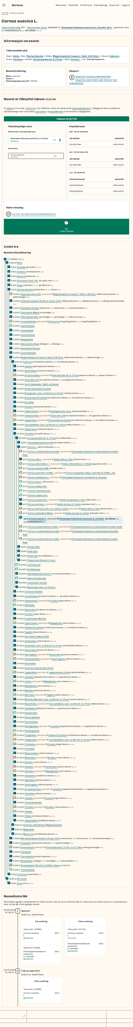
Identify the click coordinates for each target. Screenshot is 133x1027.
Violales (28, 811)
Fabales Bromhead (34, 627)
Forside (5, 13)
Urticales (29, 807)
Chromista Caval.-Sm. (27, 280)
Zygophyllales (32, 820)
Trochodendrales (33, 802)
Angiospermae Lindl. (31, 294)
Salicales (29, 771)
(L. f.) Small (76, 464)
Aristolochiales (32, 375)
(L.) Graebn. (84, 477)
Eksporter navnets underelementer (93, 76)
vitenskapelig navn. (81, 108)
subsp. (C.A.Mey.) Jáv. (91, 473)
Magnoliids (28, 829)
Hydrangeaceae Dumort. (39, 573)
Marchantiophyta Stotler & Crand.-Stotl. (40, 838)
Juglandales (31, 672)
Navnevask (61, 5)
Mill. (38, 468)
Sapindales (30, 780)
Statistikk (73, 5)
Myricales (30, 695)
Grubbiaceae (33, 569)
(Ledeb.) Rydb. (96, 526)
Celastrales (31, 429)
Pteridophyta (27, 856)
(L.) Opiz (63, 459)
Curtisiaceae (33, 564)
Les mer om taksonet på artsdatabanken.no (34, 214)
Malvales (29, 690)
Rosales (52, 757)
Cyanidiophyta (28, 326)
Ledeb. (43, 526)
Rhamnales (30, 757)
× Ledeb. (44, 451)
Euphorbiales (31, 623)
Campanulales (32, 415)
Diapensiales (31, 600)
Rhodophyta (27, 861)
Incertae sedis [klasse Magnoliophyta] (42, 825)
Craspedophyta (28, 321)
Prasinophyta (27, 847)
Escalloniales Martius (35, 618)
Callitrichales (31, 411)
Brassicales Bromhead (36, 397)
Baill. (33, 547)
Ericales (53, 600)
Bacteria (21, 276)
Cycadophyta (27, 330)
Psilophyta (26, 852)
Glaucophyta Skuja (30, 344)
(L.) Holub (69, 504)
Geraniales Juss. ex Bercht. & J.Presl (43, 645)
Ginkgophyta (27, 339)
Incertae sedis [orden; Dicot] (39, 668)
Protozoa (22, 874)
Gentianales (31, 641)
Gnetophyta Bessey (30, 348)
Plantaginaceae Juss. (61, 411)
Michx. (40, 513)
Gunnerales (31, 650)
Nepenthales (31, 704)
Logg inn (126, 5)
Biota (19, 262)
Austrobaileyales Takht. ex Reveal (42, 384)
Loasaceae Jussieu (37, 582)
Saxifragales (58, 659)
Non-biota (22, 878)
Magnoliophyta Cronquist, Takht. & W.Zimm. (74, 294)
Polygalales (31, 735)
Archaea (21, 271)
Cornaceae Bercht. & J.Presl (41, 438)
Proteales (30, 748)
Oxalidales (30, 708)
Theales (29, 798)
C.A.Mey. (41, 473)
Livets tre (30, 108)
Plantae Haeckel (25, 289)
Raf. (37, 486)
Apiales (28, 366)
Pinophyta (26, 843)
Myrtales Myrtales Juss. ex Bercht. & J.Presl (47, 699)
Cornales (29, 433)
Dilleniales (30, 605)
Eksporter (114, 5)
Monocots (28, 834)
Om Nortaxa (86, 5)
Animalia (21, 267)
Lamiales (29, 677)
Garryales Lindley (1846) (37, 636)
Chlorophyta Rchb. (30, 317)
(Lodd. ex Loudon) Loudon (48, 508)
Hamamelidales (32, 659)
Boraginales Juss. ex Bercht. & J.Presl (44, 393)
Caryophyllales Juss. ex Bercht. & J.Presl (45, 424)
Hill (40, 442)
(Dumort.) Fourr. (41, 560)
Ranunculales (32, 753)
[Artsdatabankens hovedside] (6, 5)
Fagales (29, 632)
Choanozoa (54, 321)
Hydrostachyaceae (36, 578)
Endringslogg (100, 5)
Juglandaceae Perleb (59, 672)
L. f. (39, 464)
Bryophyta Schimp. (30, 308)
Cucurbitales (31, 596)
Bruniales (29, 402)
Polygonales (31, 739)
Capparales (31, 420)
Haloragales (31, 654)
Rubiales (29, 766)
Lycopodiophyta (28, 353)
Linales (28, 681)
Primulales (30, 744)
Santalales (30, 775)
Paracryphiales (32, 717)
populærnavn (57, 111)
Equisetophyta (28, 335)
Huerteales (30, 663)
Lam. (39, 490)
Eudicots (27, 362)
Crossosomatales (34, 591)
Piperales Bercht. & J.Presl (65, 375)
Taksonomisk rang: (11, 27)
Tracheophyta (28, 870)
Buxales (29, 406)
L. (32, 447)
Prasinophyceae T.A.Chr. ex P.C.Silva (64, 847)
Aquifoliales (31, 370)
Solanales (30, 793)
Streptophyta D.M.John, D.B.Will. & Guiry (40, 865)
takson (9, 108)
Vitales (28, 816)
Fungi (20, 285)
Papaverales (31, 713)
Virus (20, 883)
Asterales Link (32, 380)
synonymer (40, 111)
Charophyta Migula (30, 312)
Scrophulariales (33, 789)
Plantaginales (32, 726)
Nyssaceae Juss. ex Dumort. (41, 587)
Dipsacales (30, 609)
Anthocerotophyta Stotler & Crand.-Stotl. (41, 301)
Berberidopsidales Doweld (38, 389)
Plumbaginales (32, 730)
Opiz (32, 551)
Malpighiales (56, 623)
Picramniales (31, 722)
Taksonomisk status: (37, 27)
